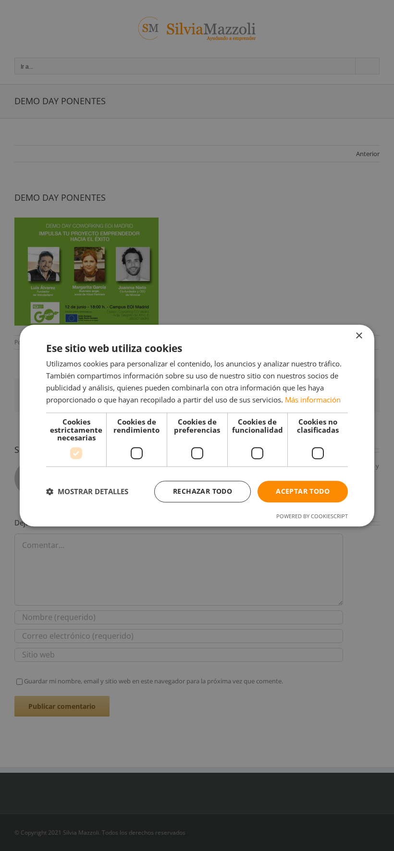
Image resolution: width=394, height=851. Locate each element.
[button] (87, 491)
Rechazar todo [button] (202, 491)
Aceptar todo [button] (303, 491)
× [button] (358, 336)
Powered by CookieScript (312, 516)
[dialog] (197, 425)
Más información (313, 399)
